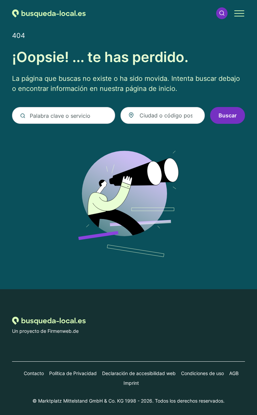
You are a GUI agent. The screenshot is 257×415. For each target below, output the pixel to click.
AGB (234, 373)
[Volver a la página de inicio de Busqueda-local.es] (49, 13)
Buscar (228, 115)
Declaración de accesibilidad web (139, 373)
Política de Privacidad (73, 373)
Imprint (131, 383)
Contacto (34, 373)
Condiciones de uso (202, 373)
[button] (222, 13)
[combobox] (162, 115)
